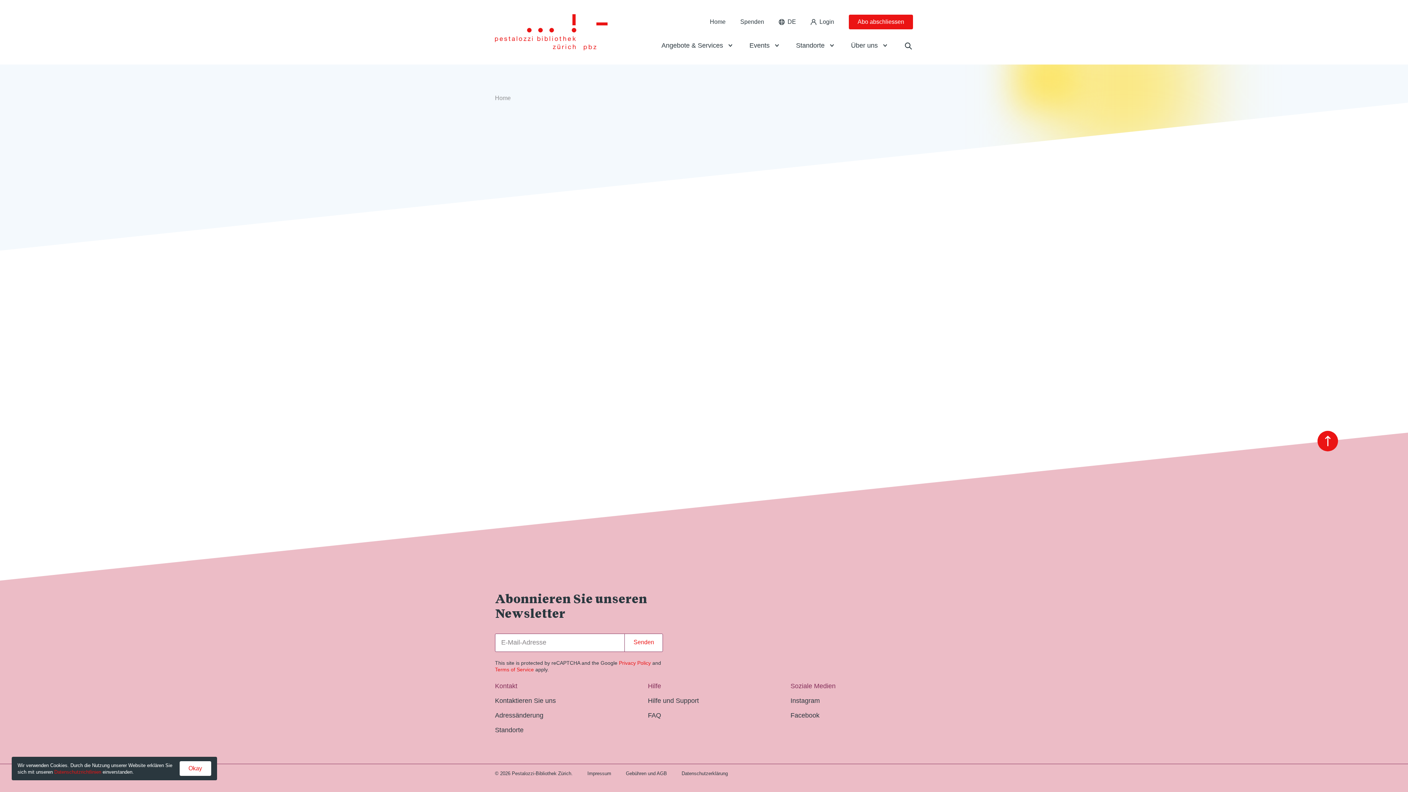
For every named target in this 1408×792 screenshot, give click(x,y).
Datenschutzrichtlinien (77, 772)
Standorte (810, 45)
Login (826, 22)
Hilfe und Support (673, 700)
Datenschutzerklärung (705, 773)
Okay (195, 768)
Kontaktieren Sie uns (525, 700)
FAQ (654, 715)
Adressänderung (519, 715)
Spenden (752, 22)
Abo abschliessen (881, 22)
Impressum (599, 773)
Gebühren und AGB (646, 773)
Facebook (805, 715)
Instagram (805, 700)
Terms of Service (514, 669)
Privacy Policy (635, 663)
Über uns (864, 45)
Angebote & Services (692, 45)
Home (718, 22)
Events (759, 45)
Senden (644, 642)
